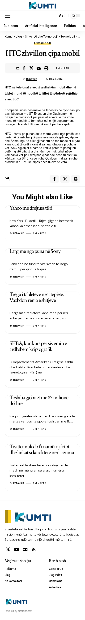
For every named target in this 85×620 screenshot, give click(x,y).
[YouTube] (16, 549)
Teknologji (42, 43)
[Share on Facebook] (24, 68)
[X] (8, 549)
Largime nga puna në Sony (34, 251)
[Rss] (33, 549)
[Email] (38, 68)
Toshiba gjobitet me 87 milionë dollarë (38, 400)
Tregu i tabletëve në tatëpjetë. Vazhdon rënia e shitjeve (36, 297)
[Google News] (25, 549)
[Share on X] (31, 68)
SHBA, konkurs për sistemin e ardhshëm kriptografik (38, 346)
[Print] (46, 68)
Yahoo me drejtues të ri (30, 208)
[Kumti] (43, 5)
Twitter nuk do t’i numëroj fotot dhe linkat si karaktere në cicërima (41, 449)
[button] (9, 16)
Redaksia (31, 79)
